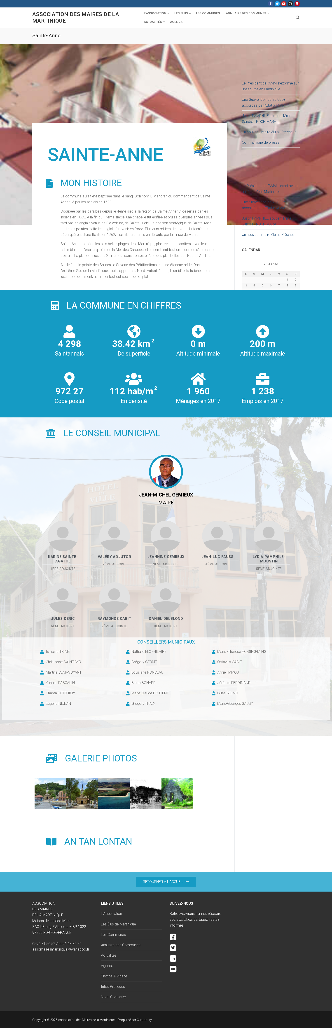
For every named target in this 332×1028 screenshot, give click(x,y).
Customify (144, 1020)
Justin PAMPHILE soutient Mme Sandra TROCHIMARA (266, 119)
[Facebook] (270, 3)
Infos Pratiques (113, 986)
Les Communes (113, 934)
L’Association (111, 913)
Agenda (107, 966)
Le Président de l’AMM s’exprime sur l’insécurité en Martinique (270, 86)
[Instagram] (290, 3)
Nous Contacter (113, 997)
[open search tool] (298, 18)
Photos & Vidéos (114, 976)
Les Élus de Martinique (118, 924)
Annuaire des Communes (120, 945)
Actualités (109, 955)
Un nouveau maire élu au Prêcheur (269, 132)
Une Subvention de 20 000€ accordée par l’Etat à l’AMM (263, 102)
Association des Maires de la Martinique (75, 17)
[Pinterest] (297, 3)
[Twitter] (277, 3)
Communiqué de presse (261, 142)
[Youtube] (283, 3)
